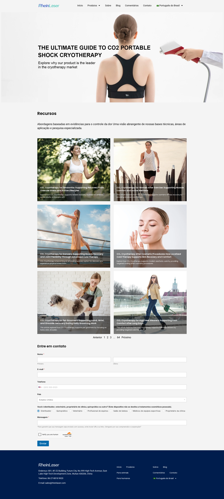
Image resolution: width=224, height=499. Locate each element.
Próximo (126, 337)
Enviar (43, 443)
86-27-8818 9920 (55, 478)
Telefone (41, 382)
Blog (118, 5)
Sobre (108, 5)
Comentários (131, 5)
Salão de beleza (120, 411)
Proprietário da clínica (175, 411)
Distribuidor (46, 411)
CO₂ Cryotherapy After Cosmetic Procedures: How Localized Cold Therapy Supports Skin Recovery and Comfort (149, 255)
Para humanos (123, 478)
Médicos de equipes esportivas (146, 411)
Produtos (92, 5)
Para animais (122, 472)
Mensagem (43, 417)
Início (80, 5)
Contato (147, 5)
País (39, 394)
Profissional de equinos (98, 411)
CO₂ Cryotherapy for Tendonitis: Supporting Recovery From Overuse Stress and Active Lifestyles (72, 189)
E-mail (41, 369)
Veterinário (77, 411)
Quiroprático (62, 411)
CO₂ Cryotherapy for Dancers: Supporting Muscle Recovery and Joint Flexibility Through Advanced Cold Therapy (71, 255)
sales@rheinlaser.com (55, 483)
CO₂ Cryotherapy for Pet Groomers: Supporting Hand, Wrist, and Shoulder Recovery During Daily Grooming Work (72, 322)
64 (118, 337)
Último (115, 364)
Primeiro (40, 364)
